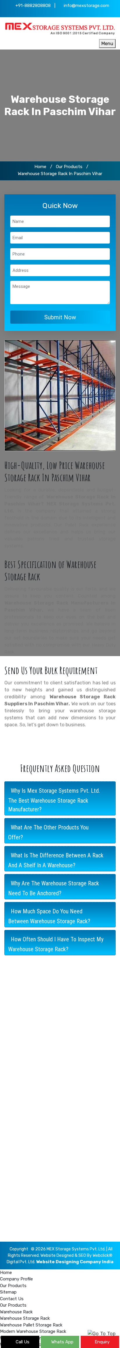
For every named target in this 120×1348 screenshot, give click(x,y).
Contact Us (20, 1156)
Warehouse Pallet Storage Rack (40, 1064)
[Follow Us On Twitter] (51, 13)
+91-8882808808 (32, 5)
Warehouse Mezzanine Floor (36, 1082)
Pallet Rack (77, 525)
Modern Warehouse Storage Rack (42, 1073)
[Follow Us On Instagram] (68, 13)
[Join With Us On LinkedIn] (60, 13)
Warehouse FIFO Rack (30, 1091)
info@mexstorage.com (86, 5)
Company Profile (25, 1165)
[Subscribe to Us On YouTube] (77, 13)
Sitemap (17, 1147)
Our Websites (22, 1138)
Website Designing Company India (74, 1261)
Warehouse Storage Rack (33, 1055)
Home (39, 166)
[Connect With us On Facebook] (43, 13)
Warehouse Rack (25, 1046)
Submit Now (60, 317)
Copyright (19, 1249)
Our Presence (22, 1129)
